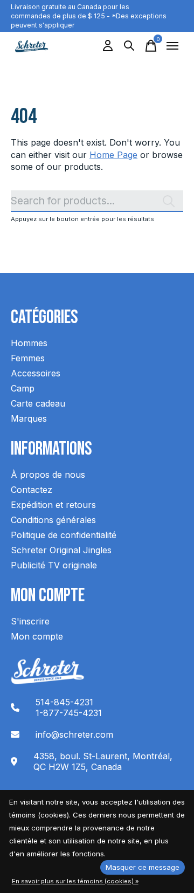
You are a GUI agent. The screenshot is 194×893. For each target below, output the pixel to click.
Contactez (31, 489)
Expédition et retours (53, 504)
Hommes (29, 343)
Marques (29, 418)
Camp (22, 388)
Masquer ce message (142, 867)
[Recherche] (129, 46)
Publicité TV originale (54, 565)
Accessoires (35, 373)
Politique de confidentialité (63, 535)
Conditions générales (53, 519)
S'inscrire (30, 621)
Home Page (113, 154)
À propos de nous (48, 474)
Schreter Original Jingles (61, 550)
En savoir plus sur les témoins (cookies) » (75, 881)
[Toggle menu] (172, 46)
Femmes (28, 358)
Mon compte (37, 636)
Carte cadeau (38, 403)
